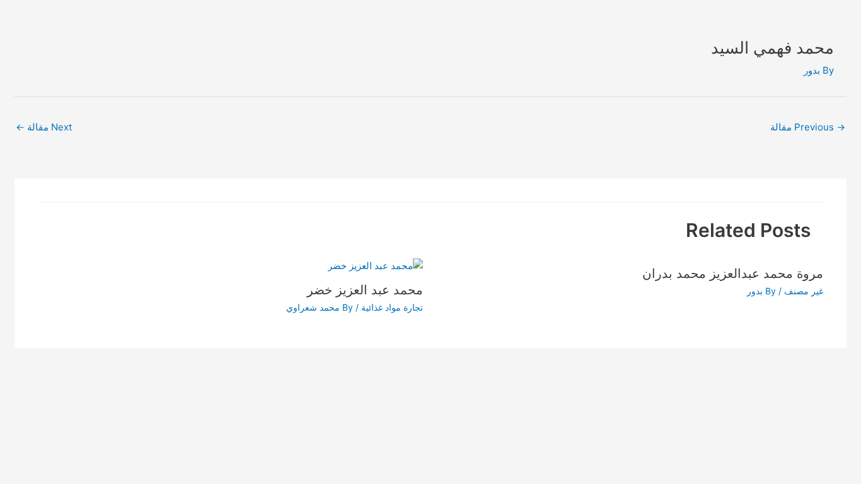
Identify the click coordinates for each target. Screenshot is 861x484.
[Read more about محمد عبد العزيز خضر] (375, 265)
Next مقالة (44, 127)
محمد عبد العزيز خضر (365, 289)
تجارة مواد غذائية (392, 307)
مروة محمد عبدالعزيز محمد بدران (732, 273)
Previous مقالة (807, 127)
